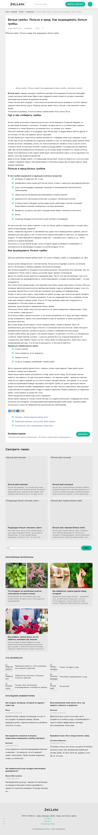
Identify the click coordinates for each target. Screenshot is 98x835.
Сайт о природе (11, 12)
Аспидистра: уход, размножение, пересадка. (34, 425)
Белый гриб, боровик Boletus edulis (69, 528)
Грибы (21, 12)
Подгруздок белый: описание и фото (25, 528)
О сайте (48, 818)
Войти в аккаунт (75, 4)
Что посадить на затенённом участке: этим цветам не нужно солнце (25, 592)
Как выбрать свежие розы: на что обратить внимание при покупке (23, 638)
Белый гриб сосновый (63, 484)
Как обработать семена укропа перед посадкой (69, 592)
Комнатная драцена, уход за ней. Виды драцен (35, 421)
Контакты (48, 821)
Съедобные (30, 12)
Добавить (83, 434)
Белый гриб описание (18, 484)
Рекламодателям (48, 824)
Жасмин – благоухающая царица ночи (31, 417)
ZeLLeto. (17, 4)
